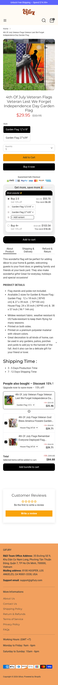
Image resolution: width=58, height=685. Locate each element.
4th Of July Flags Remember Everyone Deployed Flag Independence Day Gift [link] (34, 438)
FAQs (6, 629)
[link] (9, 400)
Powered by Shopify (32, 677)
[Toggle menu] (5, 20)
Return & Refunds (14, 614)
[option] (29, 64)
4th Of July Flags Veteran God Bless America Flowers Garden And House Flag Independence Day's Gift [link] (35, 419)
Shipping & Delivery (28, 250)
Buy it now (29, 166)
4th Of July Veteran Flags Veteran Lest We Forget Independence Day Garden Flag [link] (33, 396)
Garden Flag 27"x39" (17, 137)
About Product (9, 250)
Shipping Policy (12, 608)
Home (5, 29)
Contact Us (10, 603)
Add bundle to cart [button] (29, 467)
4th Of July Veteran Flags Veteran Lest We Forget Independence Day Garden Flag (23, 33)
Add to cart (29, 239)
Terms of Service (13, 619)
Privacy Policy (11, 624)
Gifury (20, 677)
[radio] (29, 206)
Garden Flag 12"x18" (17, 129)
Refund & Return (47, 250)
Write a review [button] (29, 513)
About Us (9, 598)
